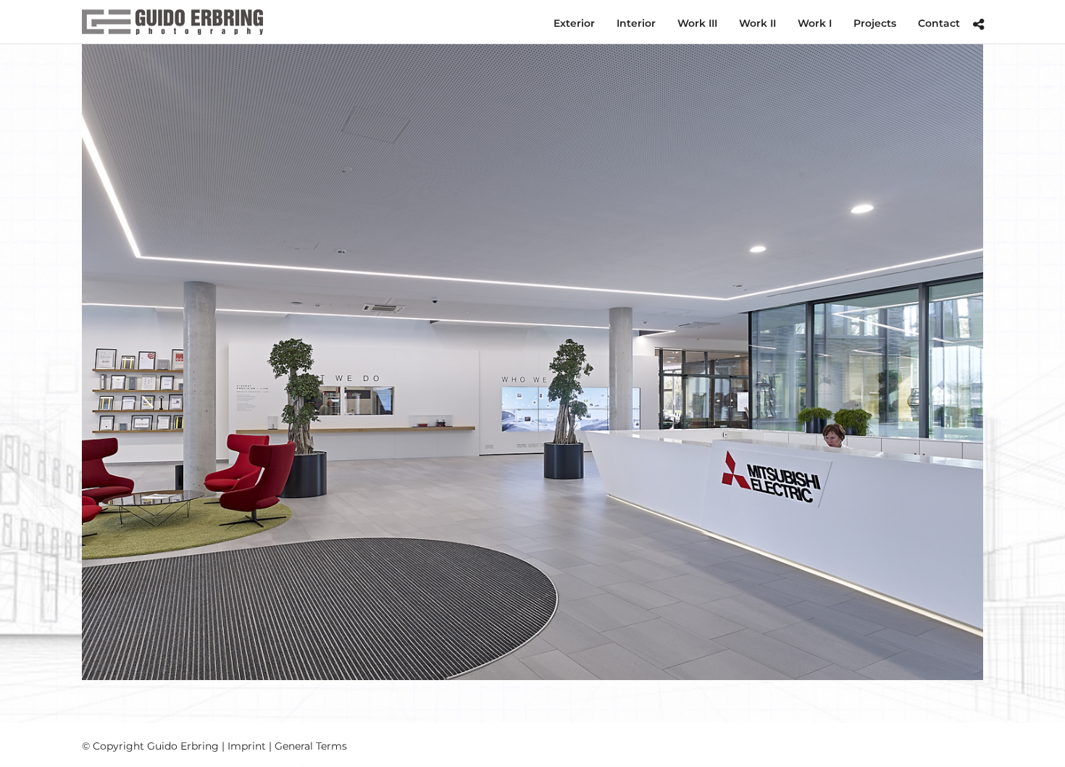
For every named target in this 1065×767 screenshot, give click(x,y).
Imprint (246, 746)
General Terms (311, 746)
